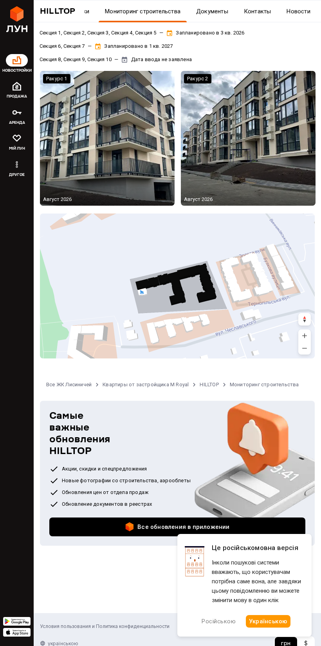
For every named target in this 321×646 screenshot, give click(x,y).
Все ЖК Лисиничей (69, 384)
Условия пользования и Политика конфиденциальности (105, 626)
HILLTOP (209, 384)
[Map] (177, 286)
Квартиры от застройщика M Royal (146, 384)
